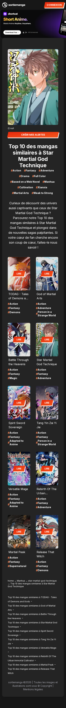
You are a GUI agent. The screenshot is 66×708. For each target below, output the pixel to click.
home (11, 580)
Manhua (21, 580)
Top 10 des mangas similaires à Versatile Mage (32, 648)
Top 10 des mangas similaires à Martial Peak (31, 664)
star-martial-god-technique (42, 580)
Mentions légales (33, 689)
